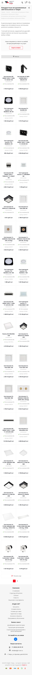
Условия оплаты (16, 609)
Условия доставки (16, 611)
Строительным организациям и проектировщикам (16, 630)
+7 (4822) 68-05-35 (17, 647)
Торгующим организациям (16, 627)
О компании (16, 591)
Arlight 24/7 (16, 604)
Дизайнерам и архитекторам (16, 625)
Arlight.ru (24, 665)
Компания (16, 588)
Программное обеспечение (16, 618)
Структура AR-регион (16, 593)
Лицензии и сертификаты (16, 600)
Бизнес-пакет (16, 622)
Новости (16, 598)
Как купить (16, 607)
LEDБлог (16, 595)
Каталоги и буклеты (16, 616)
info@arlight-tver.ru (17, 650)
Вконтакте (15, 639)
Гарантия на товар (16, 614)
